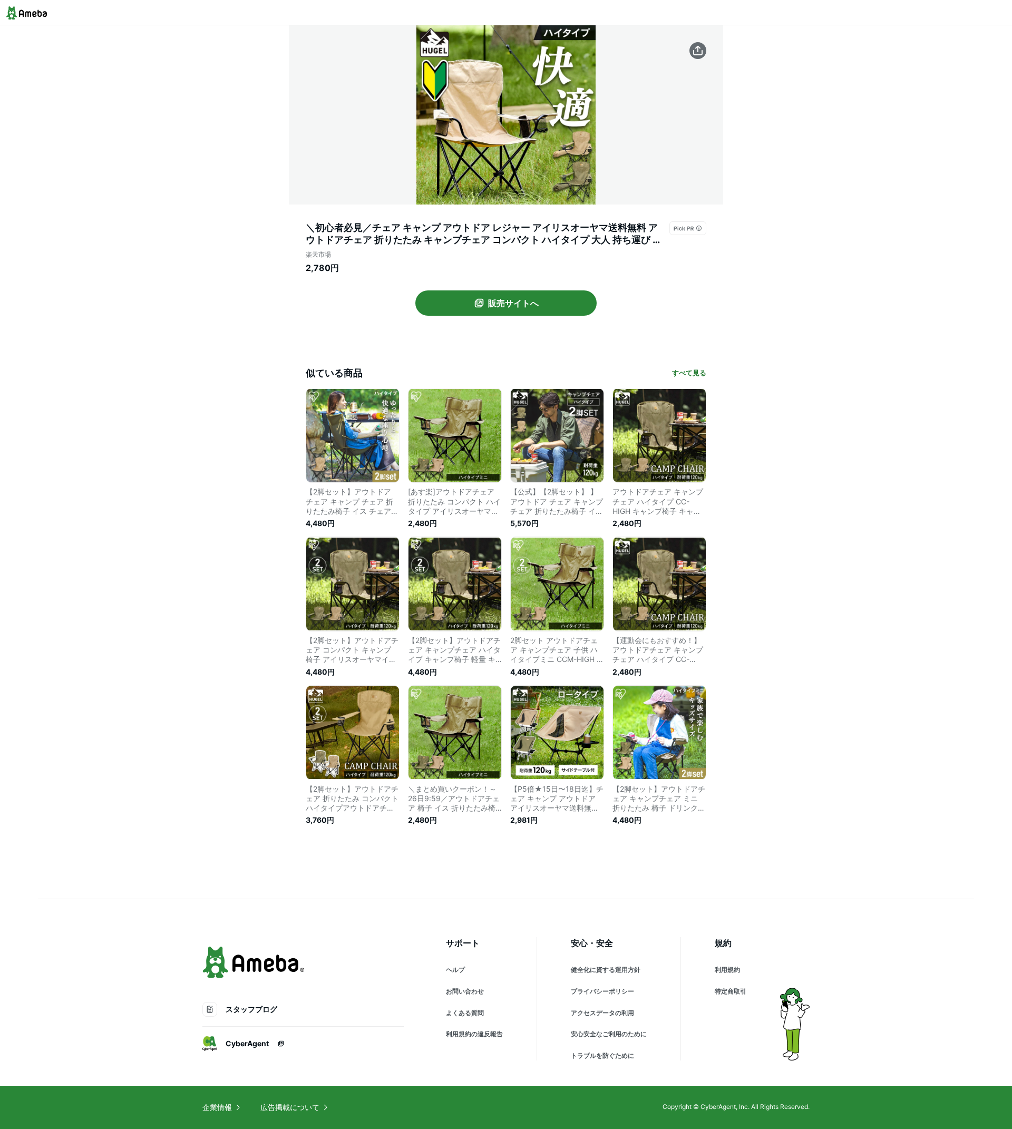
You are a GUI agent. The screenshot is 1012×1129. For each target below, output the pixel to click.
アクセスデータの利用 (602, 1013)
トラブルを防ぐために (602, 1055)
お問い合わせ (465, 991)
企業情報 (217, 1107)
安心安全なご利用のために (609, 1034)
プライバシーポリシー (602, 991)
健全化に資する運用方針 (605, 970)
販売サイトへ (513, 303)
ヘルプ (455, 970)
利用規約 (727, 970)
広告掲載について (289, 1107)
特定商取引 (730, 991)
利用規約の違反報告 (474, 1034)
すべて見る (689, 372)
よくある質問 (465, 1013)
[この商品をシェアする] (697, 50)
